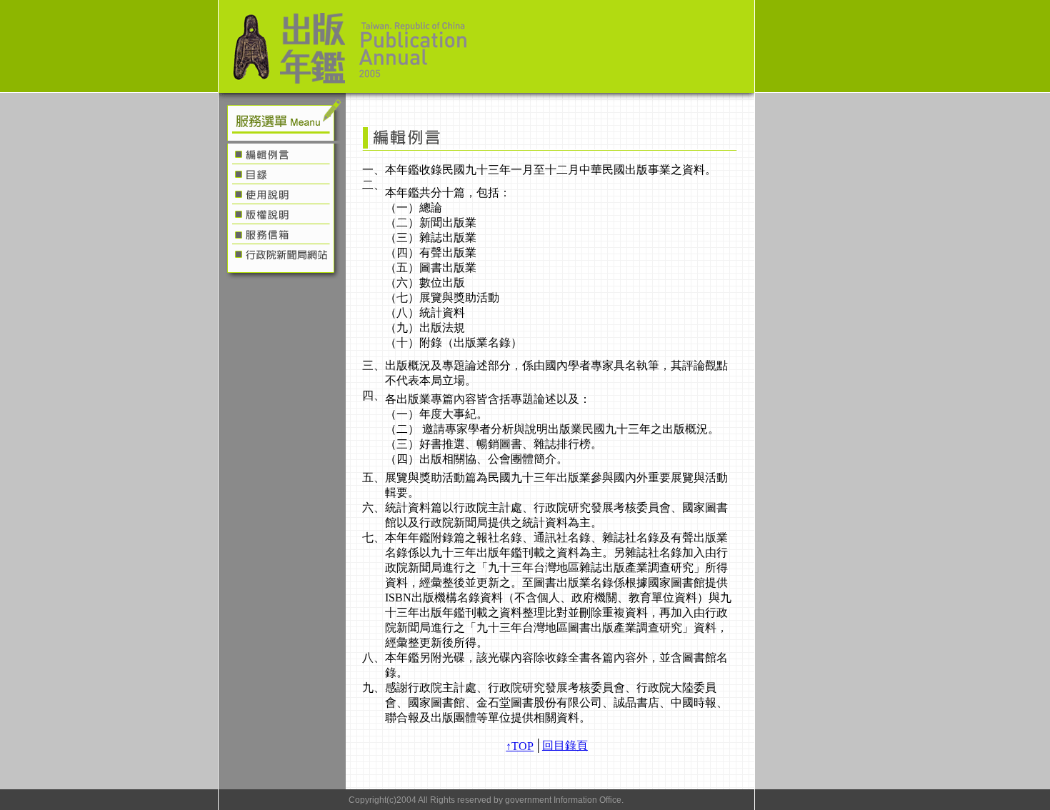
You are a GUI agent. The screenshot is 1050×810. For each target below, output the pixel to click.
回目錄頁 (565, 745)
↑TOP (520, 746)
